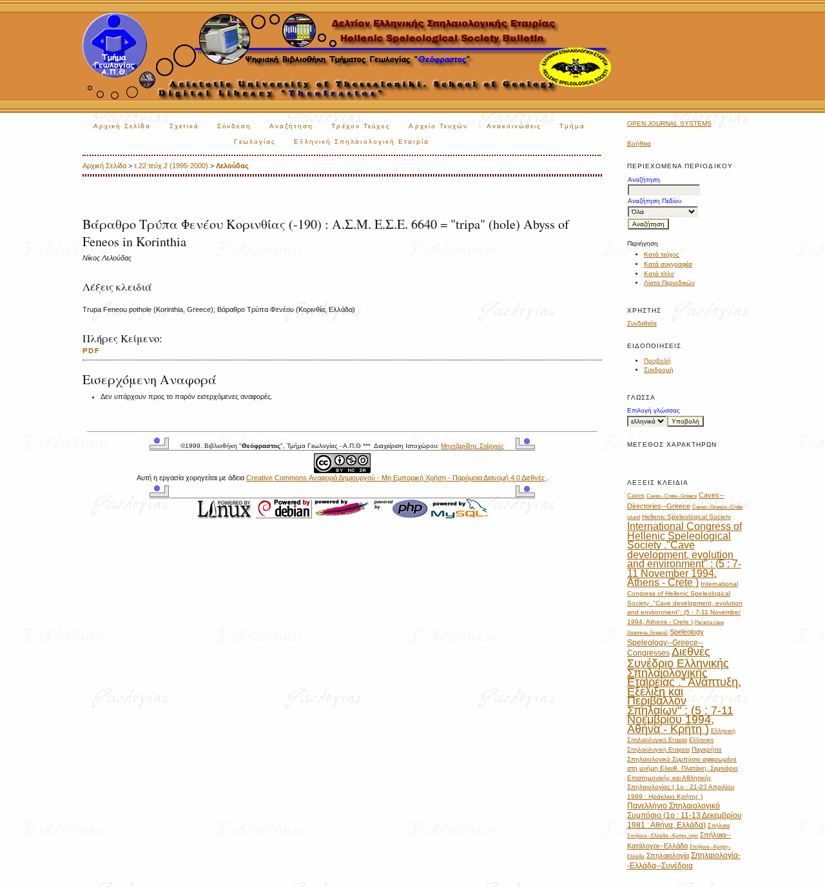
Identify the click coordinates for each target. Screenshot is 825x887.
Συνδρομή (659, 369)
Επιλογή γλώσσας (653, 410)
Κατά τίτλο (659, 273)
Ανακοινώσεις (514, 126)
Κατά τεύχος (661, 254)
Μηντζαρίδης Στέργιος (472, 445)
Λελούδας (232, 166)
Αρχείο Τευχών (438, 126)
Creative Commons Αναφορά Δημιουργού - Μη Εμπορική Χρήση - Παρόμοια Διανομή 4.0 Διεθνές (396, 478)
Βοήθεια (639, 143)
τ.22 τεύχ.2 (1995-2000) (171, 166)
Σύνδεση (234, 126)
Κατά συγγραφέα (668, 264)
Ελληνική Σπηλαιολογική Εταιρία (361, 141)
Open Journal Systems (669, 123)
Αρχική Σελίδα (122, 126)
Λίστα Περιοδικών (669, 282)
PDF (91, 351)
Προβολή (657, 360)
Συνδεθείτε (642, 323)
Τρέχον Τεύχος (361, 126)
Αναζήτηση (291, 126)
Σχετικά (185, 126)
